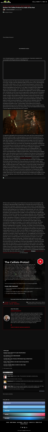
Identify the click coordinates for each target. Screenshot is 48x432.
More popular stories (8, 368)
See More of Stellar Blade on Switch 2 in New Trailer (15, 364)
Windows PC (27, 251)
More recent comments (8, 394)
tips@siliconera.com (26, 430)
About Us (26, 422)
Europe (30, 302)
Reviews (43, 302)
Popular (11, 372)
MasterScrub (10, 381)
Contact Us (32, 422)
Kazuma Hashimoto (11, 9)
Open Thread (13, 422)
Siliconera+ (20, 422)
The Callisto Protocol (41, 303)
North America (38, 302)
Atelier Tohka (10, 376)
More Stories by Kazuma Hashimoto (20, 327)
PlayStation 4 (14, 302)
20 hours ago (23, 383)
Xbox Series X (16, 303)
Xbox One (11, 303)
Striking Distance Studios (32, 303)
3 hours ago (20, 378)
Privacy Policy (24, 423)
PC (9, 302)
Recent (7, 372)
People (4, 372)
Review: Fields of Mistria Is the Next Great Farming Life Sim (16, 361)
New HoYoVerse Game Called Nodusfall (12, 355)
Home (7, 422)
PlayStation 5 (5, 303)
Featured (6, 302)
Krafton (33, 302)
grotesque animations (25, 158)
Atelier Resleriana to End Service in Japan (10, 378)
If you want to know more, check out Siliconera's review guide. (24, 299)
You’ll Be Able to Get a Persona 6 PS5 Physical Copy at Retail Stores (18, 358)
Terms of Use (38, 422)
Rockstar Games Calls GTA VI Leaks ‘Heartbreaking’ (15, 352)
